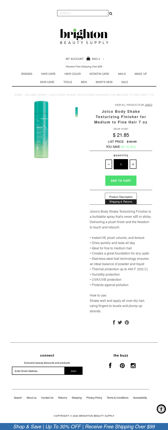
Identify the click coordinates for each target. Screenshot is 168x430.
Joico (148, 104)
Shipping (77, 397)
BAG (95, 59)
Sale (124, 82)
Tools (67, 82)
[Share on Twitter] (120, 323)
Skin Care (47, 82)
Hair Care (48, 74)
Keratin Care (99, 74)
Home (18, 94)
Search (18, 397)
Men (84, 82)
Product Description (121, 197)
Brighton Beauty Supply (96, 415)
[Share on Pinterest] (127, 323)
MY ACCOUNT (75, 59)
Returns (62, 397)
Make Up (141, 74)
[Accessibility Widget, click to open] (161, 409)
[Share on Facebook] (114, 323)
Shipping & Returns (120, 201)
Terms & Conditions (117, 397)
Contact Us (47, 397)
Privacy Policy (94, 397)
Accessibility (140, 397)
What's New (104, 82)
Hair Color (73, 74)
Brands (26, 74)
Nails (122, 74)
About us (31, 397)
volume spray (36, 94)
